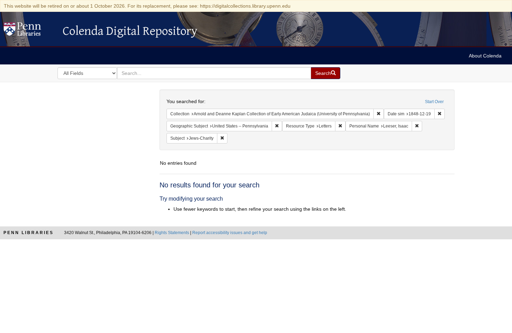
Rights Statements (172, 232)
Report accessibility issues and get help (229, 232)
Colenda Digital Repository (29, 31)
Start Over (434, 101)
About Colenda (485, 56)
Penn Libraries (28, 232)
